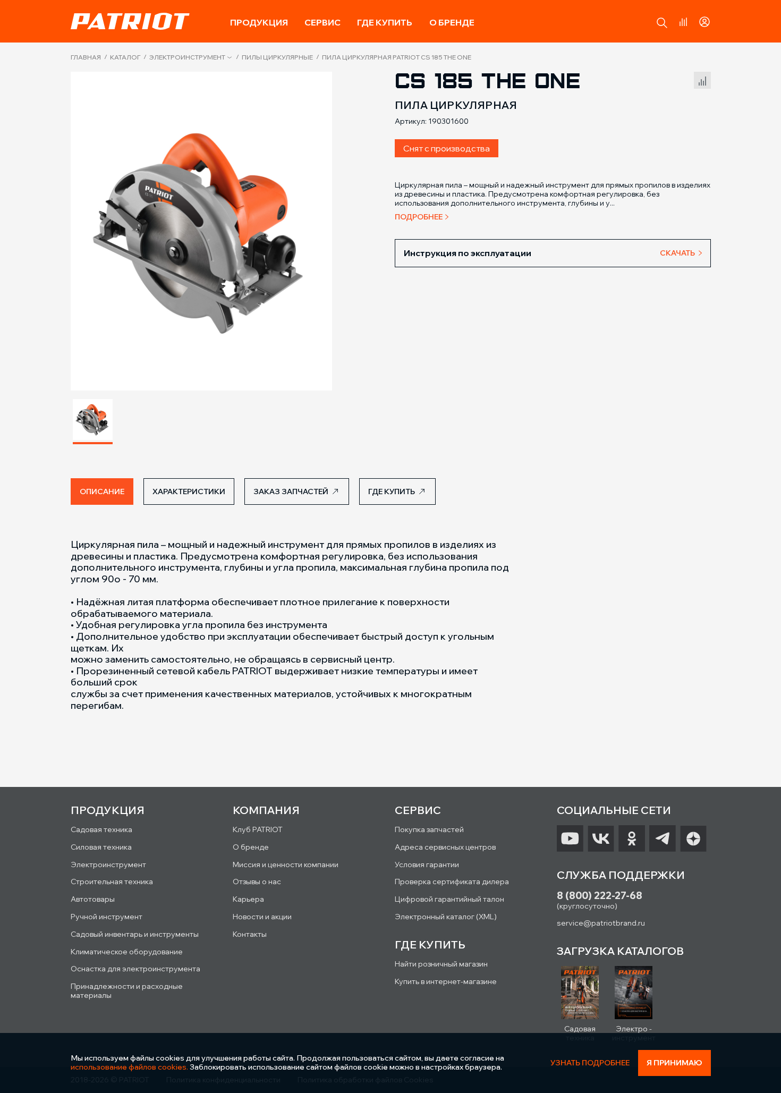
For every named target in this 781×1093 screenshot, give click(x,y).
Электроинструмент (187, 57)
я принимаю (674, 1062)
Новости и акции (262, 916)
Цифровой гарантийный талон (449, 899)
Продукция (259, 22)
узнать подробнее (590, 1062)
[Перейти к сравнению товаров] (683, 21)
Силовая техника (101, 847)
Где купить (384, 22)
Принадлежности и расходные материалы (127, 990)
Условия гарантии (427, 864)
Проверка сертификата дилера (452, 881)
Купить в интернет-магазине (446, 981)
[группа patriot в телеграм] (662, 838)
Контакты (250, 934)
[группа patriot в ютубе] (570, 838)
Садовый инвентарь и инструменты (135, 934)
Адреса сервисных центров (445, 847)
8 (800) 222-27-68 (599, 895)
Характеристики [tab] (188, 491)
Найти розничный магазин (441, 964)
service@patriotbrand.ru (601, 923)
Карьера (248, 899)
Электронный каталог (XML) (446, 916)
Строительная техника (112, 881)
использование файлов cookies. (129, 1067)
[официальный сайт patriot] (130, 21)
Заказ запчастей (290, 491)
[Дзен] (693, 838)
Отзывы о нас (257, 881)
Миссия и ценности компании (285, 864)
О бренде (451, 22)
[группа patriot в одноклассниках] (631, 838)
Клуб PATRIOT (258, 829)
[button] (662, 22)
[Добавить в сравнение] (702, 79)
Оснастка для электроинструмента (135, 968)
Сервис (322, 22)
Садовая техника (101, 829)
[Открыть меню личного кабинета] (704, 20)
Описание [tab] (102, 491)
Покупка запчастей (429, 829)
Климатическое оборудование (127, 951)
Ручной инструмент (106, 916)
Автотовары (93, 899)
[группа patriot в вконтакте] (601, 838)
